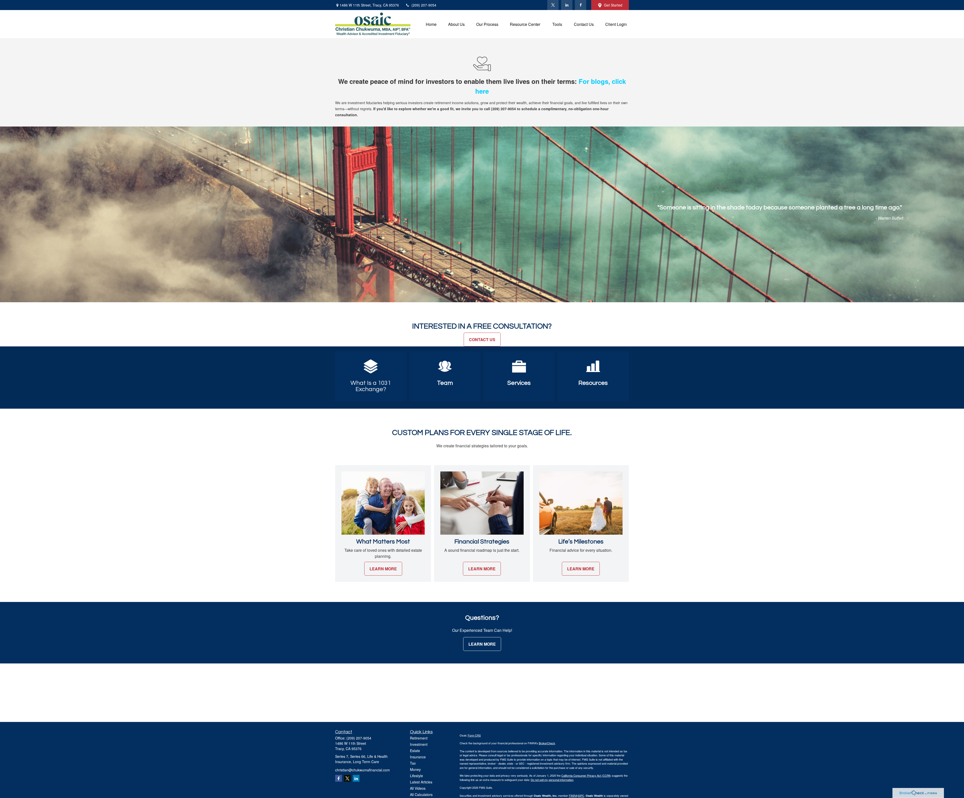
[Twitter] (553, 5)
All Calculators (421, 794)
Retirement (419, 738)
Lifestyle (416, 775)
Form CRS (474, 735)
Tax (413, 763)
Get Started (613, 5)
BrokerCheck (547, 743)
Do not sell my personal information (552, 780)
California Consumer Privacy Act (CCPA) (586, 775)
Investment (419, 744)
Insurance (418, 756)
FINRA (573, 795)
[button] (431, 24)
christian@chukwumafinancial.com (362, 769)
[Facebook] (580, 5)
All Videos (418, 788)
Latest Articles (421, 781)
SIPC (581, 795)
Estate (415, 750)
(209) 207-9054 (423, 5)
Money (415, 769)
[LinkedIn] (566, 5)
